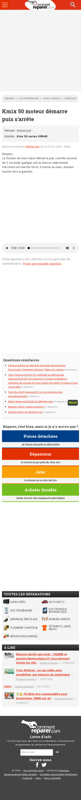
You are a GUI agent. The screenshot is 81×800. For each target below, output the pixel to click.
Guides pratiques (49, 662)
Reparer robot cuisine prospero (26, 407)
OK (57, 752)
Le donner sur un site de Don (40, 480)
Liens (7, 686)
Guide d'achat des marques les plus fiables (40, 498)
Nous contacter (52, 778)
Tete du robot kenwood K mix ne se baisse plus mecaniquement (35, 394)
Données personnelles (52, 775)
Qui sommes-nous (33, 771)
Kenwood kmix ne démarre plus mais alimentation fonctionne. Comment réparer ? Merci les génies (37, 368)
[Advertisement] (40, 50)
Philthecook (32, 147)
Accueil (40, 5)
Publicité (27, 778)
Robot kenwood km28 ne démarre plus (30, 402)
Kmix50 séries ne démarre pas (25, 412)
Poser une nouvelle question (42, 263)
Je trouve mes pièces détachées (40, 445)
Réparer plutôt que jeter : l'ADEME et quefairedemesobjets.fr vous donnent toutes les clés (43, 658)
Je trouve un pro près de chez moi (40, 462)
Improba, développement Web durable (36, 773)
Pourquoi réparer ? (26, 679)
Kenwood (24, 130)
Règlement (71, 775)
